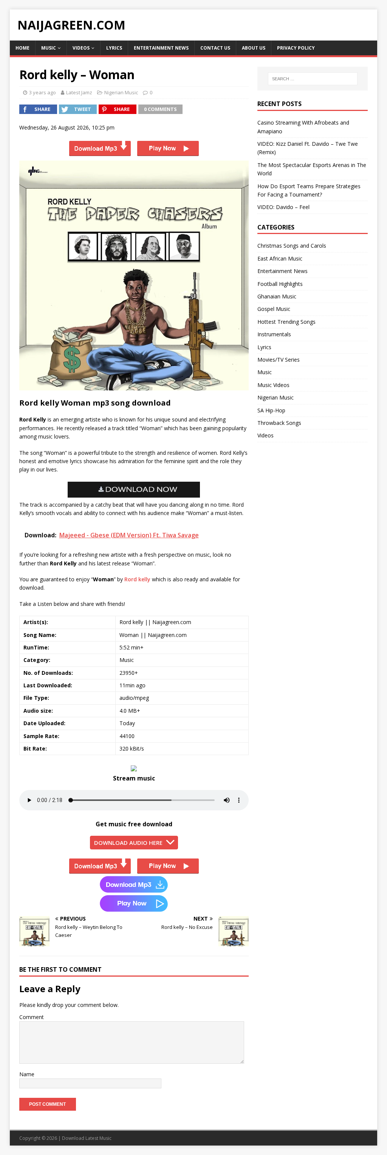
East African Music (279, 258)
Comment (31, 1017)
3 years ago (42, 92)
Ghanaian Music (276, 296)
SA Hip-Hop (271, 410)
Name (26, 1074)
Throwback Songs (279, 422)
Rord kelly (137, 579)
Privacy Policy (296, 48)
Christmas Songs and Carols (291, 245)
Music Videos (273, 385)
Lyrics (114, 48)
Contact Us (215, 48)
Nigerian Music (121, 92)
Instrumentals (274, 334)
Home (22, 48)
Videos (81, 48)
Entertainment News (161, 48)
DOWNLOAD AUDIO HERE (128, 842)
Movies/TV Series (278, 359)
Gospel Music (273, 308)
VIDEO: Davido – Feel (283, 207)
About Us (253, 48)
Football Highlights (280, 283)
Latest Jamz (79, 92)
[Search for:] (312, 78)
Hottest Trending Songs (286, 321)
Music (48, 48)
